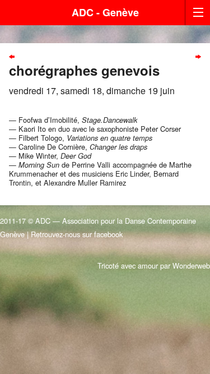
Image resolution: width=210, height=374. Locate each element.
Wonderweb (191, 265)
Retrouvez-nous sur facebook (77, 234)
